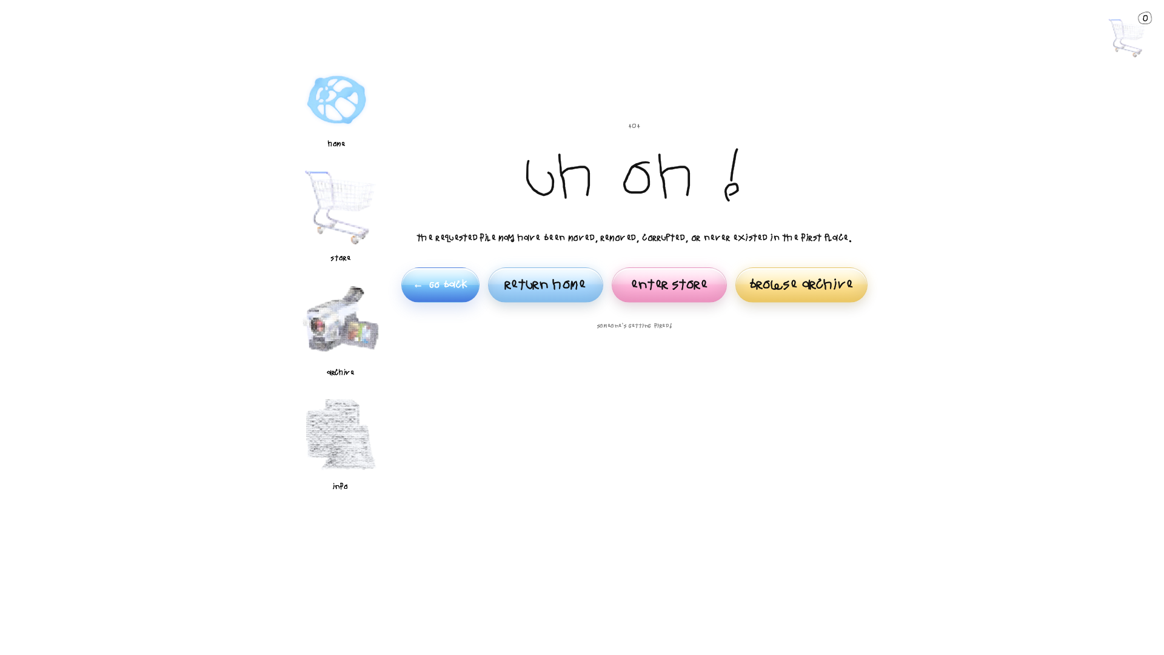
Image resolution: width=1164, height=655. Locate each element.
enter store (669, 285)
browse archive (801, 285)
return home (545, 285)
